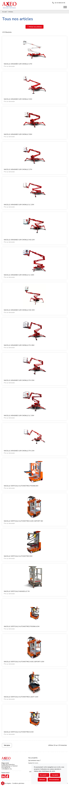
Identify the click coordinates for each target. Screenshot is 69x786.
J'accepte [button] (55, 775)
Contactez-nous (33, 763)
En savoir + (44, 775)
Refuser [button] (42, 780)
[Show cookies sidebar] (2, 783)
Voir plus (7, 745)
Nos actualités (33, 758)
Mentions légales (6, 783)
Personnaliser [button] (54, 780)
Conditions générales (18, 783)
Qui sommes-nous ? (34, 760)
